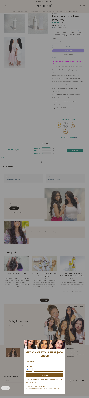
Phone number (29, 366)
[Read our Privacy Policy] (62, 388)
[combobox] (29, 370)
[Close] (63, 341)
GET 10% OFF (44, 375)
